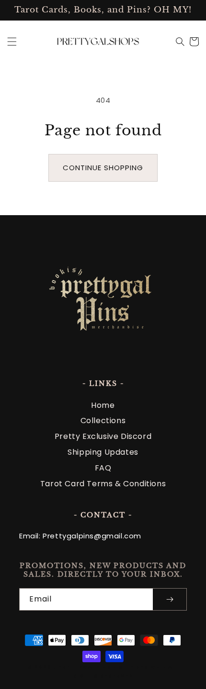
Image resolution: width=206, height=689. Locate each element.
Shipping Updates (103, 452)
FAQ (103, 467)
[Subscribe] (169, 599)
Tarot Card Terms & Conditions (103, 483)
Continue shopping (103, 168)
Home (102, 405)
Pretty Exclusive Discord (103, 436)
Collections (103, 420)
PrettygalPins (85, 667)
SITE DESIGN (140, 667)
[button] (12, 41)
